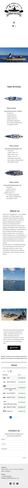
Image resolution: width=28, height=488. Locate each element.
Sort (4, 371)
